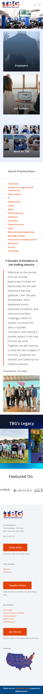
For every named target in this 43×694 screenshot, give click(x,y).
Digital (11, 209)
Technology (13, 251)
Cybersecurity (14, 202)
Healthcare (13, 217)
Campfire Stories (17, 585)
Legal (10, 228)
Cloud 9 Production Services (13, 613)
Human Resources (16, 224)
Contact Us (7, 572)
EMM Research (8, 622)
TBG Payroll (7, 610)
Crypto (11, 205)
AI (9, 198)
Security (11, 247)
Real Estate (13, 243)
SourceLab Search (10, 616)
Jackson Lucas (8, 619)
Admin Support (14, 194)
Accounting (13, 183)
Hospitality (13, 220)
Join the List (15, 631)
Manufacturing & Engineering (21, 232)
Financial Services (15, 213)
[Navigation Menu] (39, 5)
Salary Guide (15, 547)
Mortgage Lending (16, 236)
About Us (6, 569)
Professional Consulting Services (22, 239)
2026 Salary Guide (22, 688)
